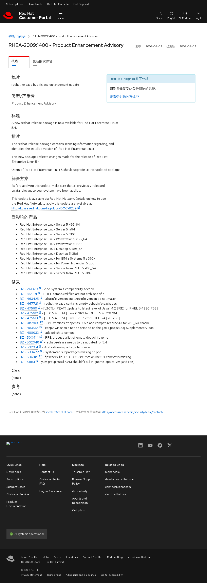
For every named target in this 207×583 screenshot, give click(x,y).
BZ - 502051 (29, 347)
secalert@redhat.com (58, 412)
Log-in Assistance (50, 491)
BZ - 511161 (27, 362)
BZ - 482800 (29, 323)
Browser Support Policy (83, 481)
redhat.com (112, 472)
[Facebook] (159, 447)
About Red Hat (29, 557)
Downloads (35, 4)
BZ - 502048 (29, 342)
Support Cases (15, 487)
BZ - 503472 (29, 352)
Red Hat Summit (54, 562)
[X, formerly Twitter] (169, 447)
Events (57, 557)
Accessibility (79, 491)
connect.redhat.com (118, 487)
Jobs (46, 557)
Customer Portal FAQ (49, 481)
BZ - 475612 (29, 313)
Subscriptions (14, 4)
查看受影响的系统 (123, 97)
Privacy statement (31, 575)
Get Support (81, 4)
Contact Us (46, 472)
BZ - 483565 (29, 328)
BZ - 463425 (29, 299)
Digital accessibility (111, 575)
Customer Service (17, 494)
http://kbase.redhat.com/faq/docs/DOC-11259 (44, 208)
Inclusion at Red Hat (139, 557)
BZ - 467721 (29, 303)
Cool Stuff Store (30, 562)
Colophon (78, 510)
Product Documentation (16, 504)
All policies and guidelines (81, 575)
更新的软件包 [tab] (42, 61)
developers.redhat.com (119, 479)
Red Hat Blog (115, 557)
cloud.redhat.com (116, 494)
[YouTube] (150, 447)
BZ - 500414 (29, 337)
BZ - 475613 (29, 318)
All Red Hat (185, 18)
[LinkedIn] (140, 447)
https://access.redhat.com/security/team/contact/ (132, 412)
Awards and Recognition (80, 501)
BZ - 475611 (28, 308)
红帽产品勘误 (16, 36)
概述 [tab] (15, 61)
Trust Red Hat (81, 472)
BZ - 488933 (29, 333)
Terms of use (54, 575)
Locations (72, 557)
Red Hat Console (58, 4)
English (171, 18)
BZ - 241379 (29, 289)
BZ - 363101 (28, 294)
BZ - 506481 (29, 357)
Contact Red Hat (92, 557)
